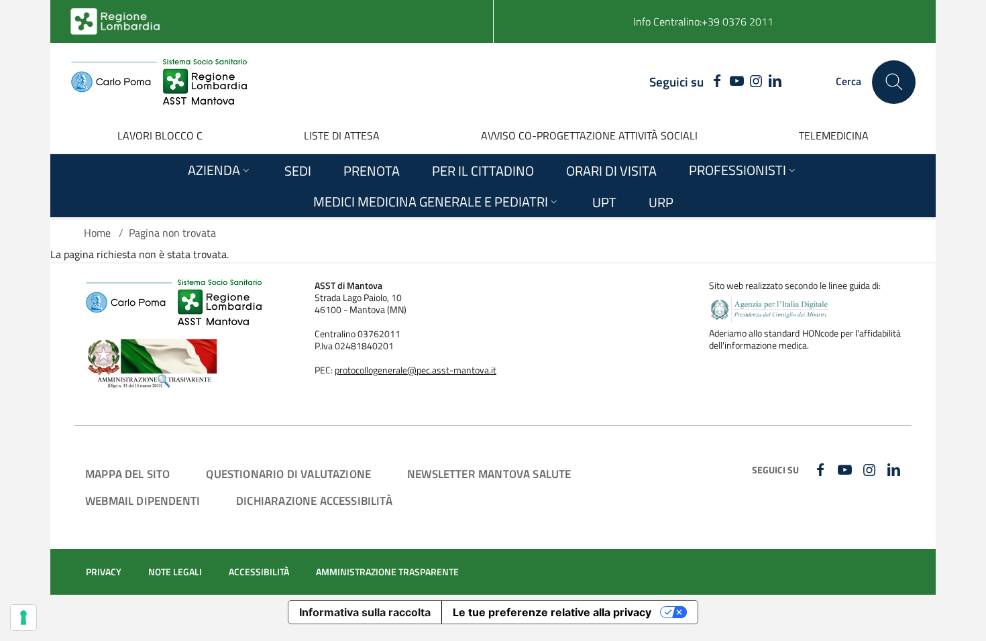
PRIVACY (103, 572)
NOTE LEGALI (175, 572)
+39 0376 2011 (737, 21)
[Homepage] (158, 82)
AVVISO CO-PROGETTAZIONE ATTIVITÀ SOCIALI (589, 135)
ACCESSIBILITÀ (259, 572)
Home (97, 233)
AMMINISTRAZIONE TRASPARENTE (387, 572)
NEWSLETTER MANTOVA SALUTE (489, 474)
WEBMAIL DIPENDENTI (142, 500)
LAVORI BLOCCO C (160, 135)
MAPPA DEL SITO (127, 474)
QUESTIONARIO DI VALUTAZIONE (288, 474)
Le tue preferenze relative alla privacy (552, 612)
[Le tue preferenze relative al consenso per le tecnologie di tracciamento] (23, 617)
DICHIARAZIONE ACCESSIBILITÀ (314, 500)
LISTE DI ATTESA (342, 135)
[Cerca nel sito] (894, 82)
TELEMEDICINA (834, 135)
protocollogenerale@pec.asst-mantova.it (415, 370)
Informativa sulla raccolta (365, 612)
